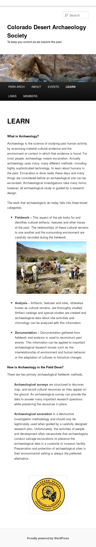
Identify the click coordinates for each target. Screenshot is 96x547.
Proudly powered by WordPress (48, 538)
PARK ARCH (16, 87)
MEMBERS (30, 96)
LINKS (12, 96)
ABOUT (36, 87)
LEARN (70, 87)
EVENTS (53, 87)
